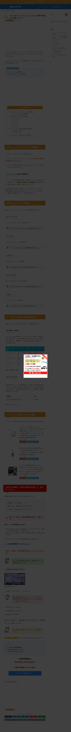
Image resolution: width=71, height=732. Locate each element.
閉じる (35, 376)
